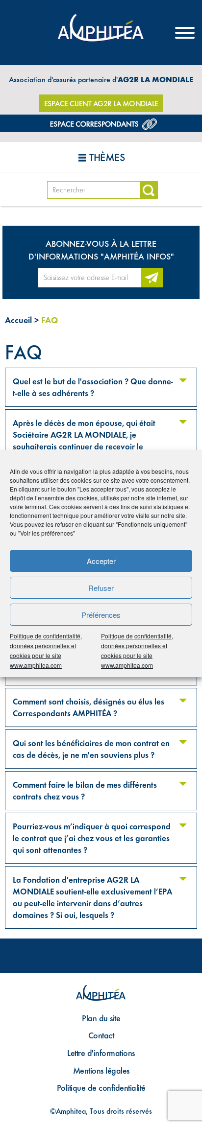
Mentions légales (101, 1070)
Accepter (101, 561)
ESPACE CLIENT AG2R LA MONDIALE (101, 103)
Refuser (101, 588)
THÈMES (107, 157)
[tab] (101, 387)
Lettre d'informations (101, 1053)
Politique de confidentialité (101, 1087)
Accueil (18, 320)
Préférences (101, 615)
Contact (101, 1035)
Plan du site (101, 1018)
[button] (95, 387)
